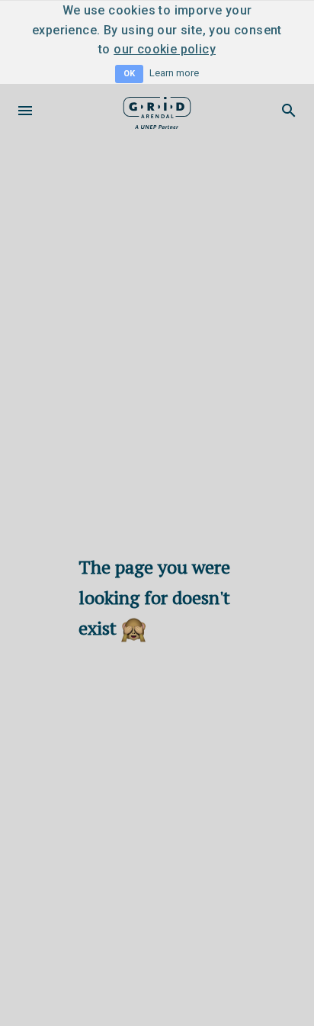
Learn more (174, 73)
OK (129, 74)
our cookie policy (165, 49)
